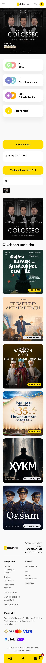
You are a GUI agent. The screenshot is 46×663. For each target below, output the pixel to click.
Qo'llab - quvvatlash (9, 578)
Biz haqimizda (31, 566)
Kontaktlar (29, 583)
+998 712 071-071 (33, 549)
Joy (26, 571)
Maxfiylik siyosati (11, 604)
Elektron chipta (10, 592)
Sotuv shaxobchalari (31, 577)
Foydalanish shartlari (9, 586)
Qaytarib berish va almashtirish (12, 598)
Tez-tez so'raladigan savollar (9, 569)
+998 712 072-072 (33, 552)
